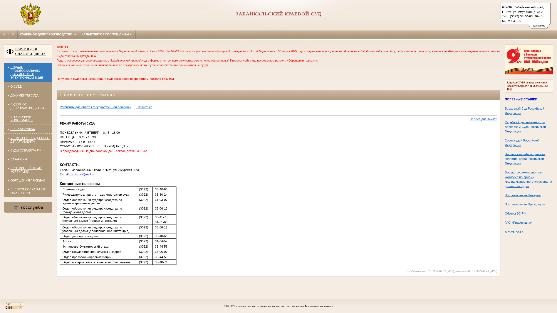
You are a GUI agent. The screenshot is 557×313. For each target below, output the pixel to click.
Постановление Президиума (525, 204)
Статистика (144, 107)
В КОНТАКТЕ (514, 231)
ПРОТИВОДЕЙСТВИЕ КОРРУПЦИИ (26, 169)
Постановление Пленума (523, 195)
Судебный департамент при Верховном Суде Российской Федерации (525, 126)
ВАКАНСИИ (18, 159)
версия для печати (483, 119)
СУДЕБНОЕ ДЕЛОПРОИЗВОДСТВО (27, 106)
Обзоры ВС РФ (515, 213)
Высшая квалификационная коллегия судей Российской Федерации (525, 158)
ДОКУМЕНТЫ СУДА (24, 95)
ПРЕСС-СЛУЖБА (22, 129)
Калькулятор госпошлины (106, 34)
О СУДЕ (16, 86)
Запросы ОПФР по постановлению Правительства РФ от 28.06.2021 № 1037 (527, 86)
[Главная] (4, 34)
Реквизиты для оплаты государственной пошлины (95, 107)
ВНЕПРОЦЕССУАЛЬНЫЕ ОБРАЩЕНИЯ (28, 191)
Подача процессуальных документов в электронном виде (26, 72)
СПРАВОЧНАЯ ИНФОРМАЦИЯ (21, 118)
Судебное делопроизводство (46, 34)
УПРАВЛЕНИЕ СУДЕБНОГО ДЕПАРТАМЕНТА (30, 139)
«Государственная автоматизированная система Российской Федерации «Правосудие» (284, 306)
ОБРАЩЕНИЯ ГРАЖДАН (27, 180)
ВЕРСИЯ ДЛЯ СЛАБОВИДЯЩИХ (30, 51)
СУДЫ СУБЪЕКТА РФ (25, 150)
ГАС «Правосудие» (518, 222)
